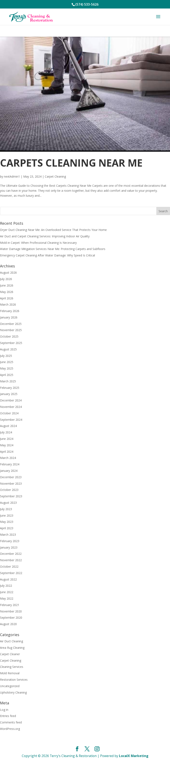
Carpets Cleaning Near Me (71, 163)
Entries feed (8, 716)
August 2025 (8, 349)
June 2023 (6, 515)
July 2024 (6, 432)
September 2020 (11, 617)
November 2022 (11, 560)
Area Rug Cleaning (12, 648)
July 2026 (6, 279)
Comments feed (11, 722)
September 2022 (11, 573)
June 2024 (6, 439)
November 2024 (11, 407)
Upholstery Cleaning (13, 692)
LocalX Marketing (133, 756)
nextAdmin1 (12, 176)
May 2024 (6, 445)
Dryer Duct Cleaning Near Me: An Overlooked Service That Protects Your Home (53, 230)
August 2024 (8, 426)
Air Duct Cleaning (11, 641)
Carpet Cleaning (55, 176)
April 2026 (6, 298)
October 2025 (9, 336)
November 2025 (11, 330)
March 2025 (8, 381)
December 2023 (11, 477)
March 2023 (8, 535)
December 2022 (11, 554)
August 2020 (8, 624)
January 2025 (8, 394)
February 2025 (9, 388)
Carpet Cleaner (10, 654)
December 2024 (11, 400)
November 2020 (11, 611)
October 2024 (9, 413)
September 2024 (11, 420)
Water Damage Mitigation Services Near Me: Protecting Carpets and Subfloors (52, 249)
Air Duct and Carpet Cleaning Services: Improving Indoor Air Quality (45, 236)
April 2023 (6, 528)
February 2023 (9, 541)
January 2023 (8, 547)
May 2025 (6, 368)
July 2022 (6, 586)
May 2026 (6, 292)
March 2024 (8, 458)
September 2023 (11, 496)
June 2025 (6, 362)
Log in (4, 710)
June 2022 (6, 592)
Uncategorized (9, 686)
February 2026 (9, 311)
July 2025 (6, 356)
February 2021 (9, 605)
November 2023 (11, 483)
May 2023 (6, 522)
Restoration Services (14, 680)
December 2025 (11, 324)
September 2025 (11, 343)
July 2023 (6, 509)
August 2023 (8, 503)
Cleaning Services (11, 667)
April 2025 (6, 375)
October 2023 (9, 490)
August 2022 (8, 579)
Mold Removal (9, 673)
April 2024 (6, 452)
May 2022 (6, 598)
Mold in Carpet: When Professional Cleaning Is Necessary (38, 243)
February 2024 (9, 464)
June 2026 (6, 285)
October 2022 (9, 566)
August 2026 (8, 272)
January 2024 (8, 471)
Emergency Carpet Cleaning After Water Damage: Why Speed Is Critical (47, 255)
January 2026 (8, 317)
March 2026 (8, 304)
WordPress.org (10, 729)
